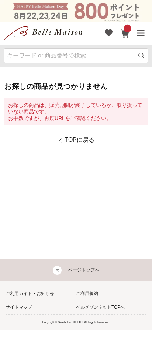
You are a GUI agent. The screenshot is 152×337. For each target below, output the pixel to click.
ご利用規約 (87, 293)
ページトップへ (83, 270)
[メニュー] (141, 33)
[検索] (141, 55)
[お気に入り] (109, 33)
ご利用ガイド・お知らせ (30, 293)
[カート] (125, 33)
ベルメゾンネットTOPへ (100, 307)
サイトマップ (19, 307)
